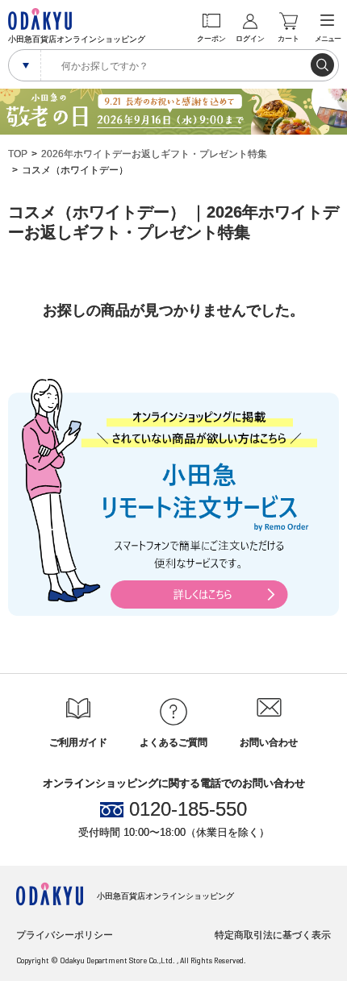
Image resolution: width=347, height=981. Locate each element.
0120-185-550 (188, 809)
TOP (17, 154)
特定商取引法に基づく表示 (273, 935)
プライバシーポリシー (64, 935)
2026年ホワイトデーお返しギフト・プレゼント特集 (154, 154)
